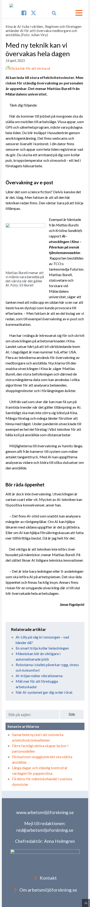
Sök (72, 714)
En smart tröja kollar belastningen (42, 648)
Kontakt (48, 878)
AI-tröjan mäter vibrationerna (39, 675)
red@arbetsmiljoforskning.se (44, 830)
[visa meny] (78, 12)
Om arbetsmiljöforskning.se (48, 890)
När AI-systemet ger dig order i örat (44, 692)
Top (86, 903)
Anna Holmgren (59, 841)
